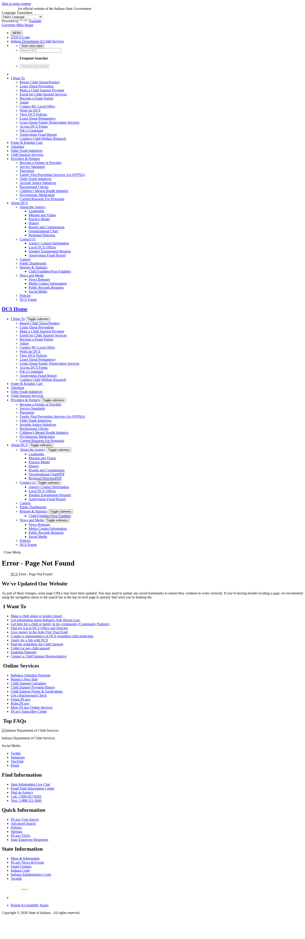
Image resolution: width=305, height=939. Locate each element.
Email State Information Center (32, 788)
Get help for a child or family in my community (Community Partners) (60, 624)
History (34, 223)
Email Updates (21, 866)
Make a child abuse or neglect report (36, 616)
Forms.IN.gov (21, 699)
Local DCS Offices (42, 247)
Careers (25, 259)
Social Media (38, 291)
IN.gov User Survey (25, 819)
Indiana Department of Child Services (37, 41)
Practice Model (39, 219)
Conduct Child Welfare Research (43, 138)
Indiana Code (20, 870)
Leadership (36, 211)
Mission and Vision (42, 215)
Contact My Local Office (37, 106)
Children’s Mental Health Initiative (44, 191)
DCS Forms (28, 299)
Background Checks (34, 187)
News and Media (32, 275)
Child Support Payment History (33, 687)
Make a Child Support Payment (42, 90)
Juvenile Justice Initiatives (38, 183)
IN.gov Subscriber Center (29, 711)
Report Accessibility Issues (29, 905)
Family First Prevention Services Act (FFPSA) (52, 175)
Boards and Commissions (47, 227)
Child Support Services (27, 155)
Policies (25, 295)
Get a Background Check (29, 695)
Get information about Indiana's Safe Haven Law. (46, 620)
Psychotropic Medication (37, 195)
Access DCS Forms (34, 126)
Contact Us (28, 239)
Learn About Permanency (38, 118)
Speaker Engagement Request (50, 251)
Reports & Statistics (33, 267)
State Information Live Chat (30, 784)
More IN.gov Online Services (31, 707)
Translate (35, 21)
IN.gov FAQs (20, 835)
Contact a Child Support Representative (39, 656)
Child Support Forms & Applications (37, 691)
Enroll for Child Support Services (43, 94)
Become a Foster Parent (36, 98)
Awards (16, 878)
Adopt (24, 102)
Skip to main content (16, 4)
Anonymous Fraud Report (38, 134)
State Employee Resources (29, 839)
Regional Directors (42, 235)
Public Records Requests (46, 287)
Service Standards (32, 167)
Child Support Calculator (28, 683)
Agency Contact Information (49, 243)
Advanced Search (23, 823)
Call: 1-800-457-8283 (26, 796)
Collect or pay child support (30, 648)
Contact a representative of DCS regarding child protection (52, 636)
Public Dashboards (33, 263)
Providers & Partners (25, 159)
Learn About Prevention (37, 86)
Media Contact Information (48, 283)
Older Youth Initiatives (26, 151)
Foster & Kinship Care (27, 142)
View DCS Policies (33, 114)
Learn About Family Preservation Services (49, 122)
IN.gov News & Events (27, 862)
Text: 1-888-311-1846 (26, 800)
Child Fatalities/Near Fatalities (50, 271)
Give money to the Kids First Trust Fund (39, 632)
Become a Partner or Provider (40, 163)
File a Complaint (31, 130)
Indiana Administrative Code (31, 874)
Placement (27, 171)
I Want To (18, 78)
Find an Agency (22, 792)
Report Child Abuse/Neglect (40, 82)
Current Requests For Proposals (42, 199)
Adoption (17, 146)
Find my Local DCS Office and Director (39, 628)
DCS (14, 574)
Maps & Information (25, 858)
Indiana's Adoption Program (30, 675)
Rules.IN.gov (20, 703)
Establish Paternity (24, 652)
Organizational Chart (43, 231)
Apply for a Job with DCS (29, 640)
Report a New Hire (24, 679)
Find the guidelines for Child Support (37, 644)
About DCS (19, 203)
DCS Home (14, 309)
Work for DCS (30, 110)
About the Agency (33, 207)
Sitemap (16, 831)
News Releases (39, 279)
